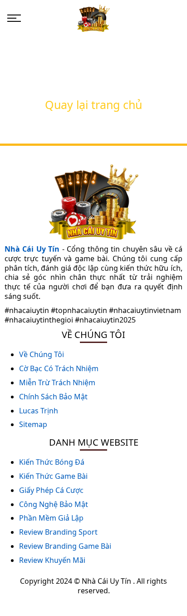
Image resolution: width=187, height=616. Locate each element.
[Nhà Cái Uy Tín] (93, 17)
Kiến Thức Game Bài (53, 476)
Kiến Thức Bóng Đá (51, 462)
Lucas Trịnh (38, 411)
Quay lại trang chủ (93, 104)
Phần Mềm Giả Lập (51, 518)
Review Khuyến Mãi (52, 560)
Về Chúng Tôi (41, 354)
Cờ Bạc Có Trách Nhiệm (58, 368)
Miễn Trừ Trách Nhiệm (57, 382)
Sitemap (33, 424)
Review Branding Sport (58, 532)
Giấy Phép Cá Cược (51, 490)
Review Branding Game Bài (65, 546)
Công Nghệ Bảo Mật (53, 504)
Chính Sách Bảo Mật (53, 397)
